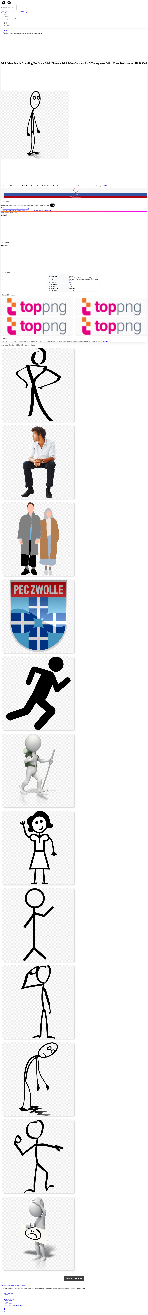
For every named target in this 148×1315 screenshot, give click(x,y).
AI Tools (6, 16)
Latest (5, 14)
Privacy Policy (8, 1300)
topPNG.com (18, 1305)
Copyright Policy (8, 1293)
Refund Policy (8, 1303)
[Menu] (1, 12)
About (6, 1291)
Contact (6, 19)
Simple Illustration (44, 205)
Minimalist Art (13, 205)
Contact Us (105, 341)
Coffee (4, 215)
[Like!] (75, 190)
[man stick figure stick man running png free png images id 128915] (38, 729)
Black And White (32, 205)
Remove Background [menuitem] (13, 18)
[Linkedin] (4, 1313)
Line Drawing (22, 205)
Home (7, 30)
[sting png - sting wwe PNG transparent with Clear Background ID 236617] (37, 307)
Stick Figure (4, 205)
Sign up (7, 24)
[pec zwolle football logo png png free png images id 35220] (38, 652)
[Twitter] (4, 1308)
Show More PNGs (72, 1278)
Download (5, 245)
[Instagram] (4, 1311)
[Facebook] (4, 1309)
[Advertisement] (52, 48)
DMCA (6, 1302)
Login (7, 25)
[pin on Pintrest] (72, 350)
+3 (52, 205)
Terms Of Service (9, 1299)
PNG (5, 32)
